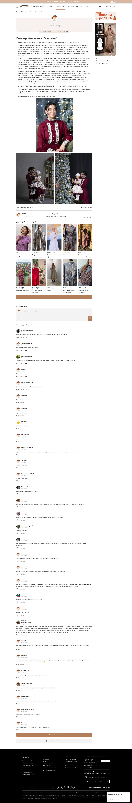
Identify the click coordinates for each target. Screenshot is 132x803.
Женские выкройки (27, 760)
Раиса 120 (24, 369)
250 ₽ (98, 59)
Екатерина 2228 (26, 580)
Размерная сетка (34, 788)
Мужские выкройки (27, 763)
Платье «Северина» (22, 290)
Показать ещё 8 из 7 (54, 297)
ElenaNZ (23, 554)
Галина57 (24, 513)
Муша (24, 213)
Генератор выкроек (27, 772)
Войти (112, 1)
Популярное (25, 767)
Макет (49, 290)
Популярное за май (70, 767)
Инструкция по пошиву (49, 767)
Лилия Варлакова (26, 683)
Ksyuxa (23, 722)
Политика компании (27, 800)
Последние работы (70, 759)
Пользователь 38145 (27, 382)
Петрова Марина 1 (26, 356)
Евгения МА (25, 434)
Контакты (25, 788)
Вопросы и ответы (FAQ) (47, 788)
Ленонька (24, 595)
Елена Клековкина (27, 330)
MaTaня (23, 539)
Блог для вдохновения (49, 770)
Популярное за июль (71, 761)
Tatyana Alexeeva (26, 343)
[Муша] (18, 215)
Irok (22, 608)
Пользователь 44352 (27, 709)
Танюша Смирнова (27, 486)
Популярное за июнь (69, 764)
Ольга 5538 (24, 567)
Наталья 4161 (25, 670)
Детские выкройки (27, 765)
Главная (18, 11)
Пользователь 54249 (27, 473)
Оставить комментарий (55, 741)
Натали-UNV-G (25, 696)
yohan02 (24, 640)
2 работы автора (63, 31)
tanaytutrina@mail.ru (27, 526)
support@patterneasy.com (95, 787)
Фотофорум (25, 11)
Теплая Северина (68, 255)
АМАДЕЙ (24, 460)
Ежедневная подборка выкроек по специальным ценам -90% (63, 1)
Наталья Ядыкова (26, 500)
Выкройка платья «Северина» (105, 60)
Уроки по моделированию (47, 762)
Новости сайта (47, 765)
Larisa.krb (24, 655)
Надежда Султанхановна (26, 621)
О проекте (46, 759)
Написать (105, 760)
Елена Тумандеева (27, 447)
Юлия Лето (24, 421)
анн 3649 (24, 395)
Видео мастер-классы (28, 774)
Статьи (45, 756)
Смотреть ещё (54, 735)
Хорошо (112, 799)
